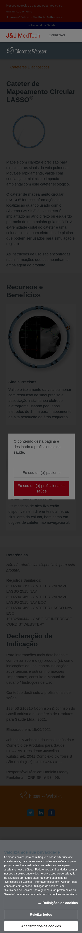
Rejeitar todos (41, 914)
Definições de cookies (60, 903)
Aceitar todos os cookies (41, 926)
